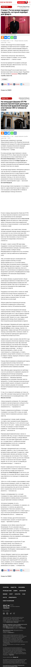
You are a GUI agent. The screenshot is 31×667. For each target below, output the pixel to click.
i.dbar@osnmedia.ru (10, 627)
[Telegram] (8, 37)
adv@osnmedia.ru (6, 631)
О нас (23, 594)
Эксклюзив (22, 590)
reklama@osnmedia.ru (18, 630)
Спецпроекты (12, 597)
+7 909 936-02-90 (22, 627)
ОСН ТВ (5, 597)
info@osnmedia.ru (10, 622)
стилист (5, 79)
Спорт (11, 594)
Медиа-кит (15, 657)
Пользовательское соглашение (10, 665)
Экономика (21, 587)
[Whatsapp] (12, 37)
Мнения (5, 594)
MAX (11, 84)
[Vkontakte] (5, 37)
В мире (15, 590)
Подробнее (11, 654)
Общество (13, 587)
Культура (17, 594)
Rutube (18, 84)
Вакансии (16, 622)
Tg (23, 84)
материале (14, 73)
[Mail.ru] (15, 37)
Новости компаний (8, 600)
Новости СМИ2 (6, 90)
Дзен (5, 84)
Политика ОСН (21, 665)
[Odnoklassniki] (2, 37)
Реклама (5, 195)
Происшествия (7, 590)
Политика (6, 587)
